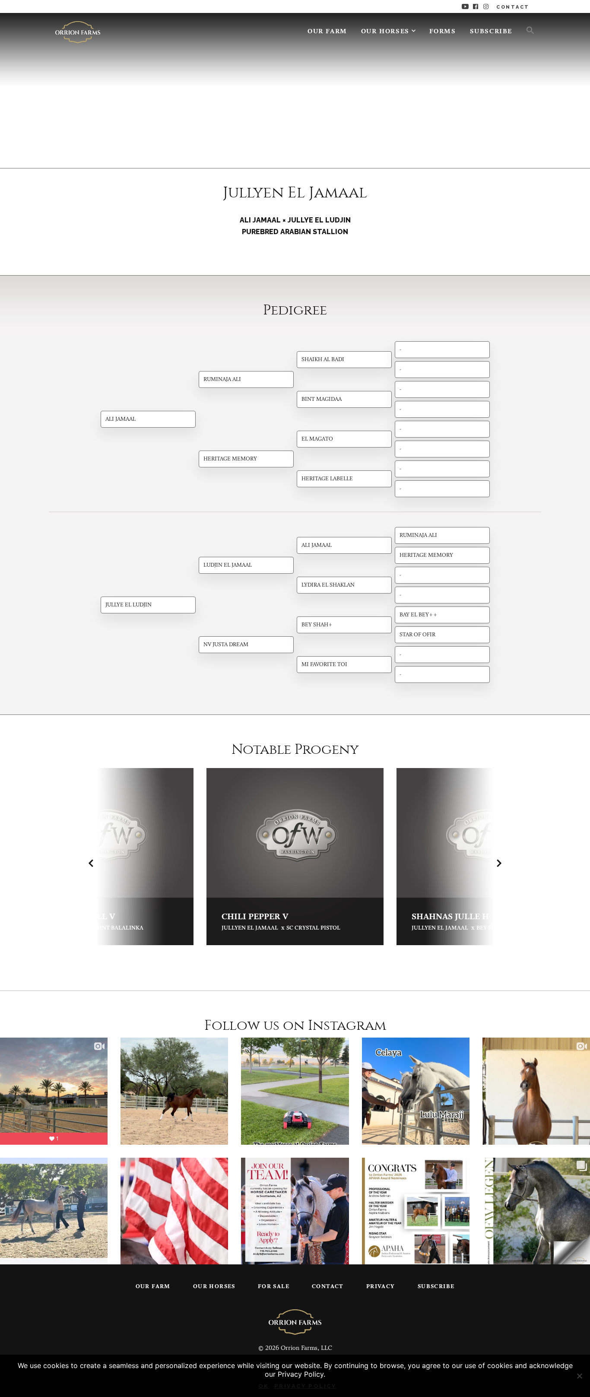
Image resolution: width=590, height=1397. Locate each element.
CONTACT (513, 7)
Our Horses (385, 32)
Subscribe (491, 32)
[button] (527, 30)
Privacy (380, 1286)
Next (499, 863)
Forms (442, 32)
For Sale (273, 1286)
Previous (91, 863)
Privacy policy (305, 1386)
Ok (263, 1386)
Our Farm (327, 32)
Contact (328, 1286)
